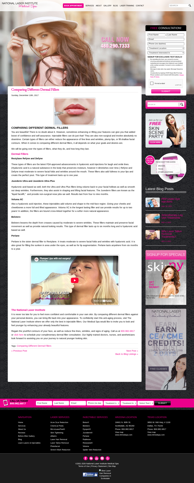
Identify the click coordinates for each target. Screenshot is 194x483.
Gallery (107, 5)
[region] (166, 350)
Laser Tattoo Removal (59, 443)
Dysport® (87, 429)
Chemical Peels (57, 426)
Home (20, 422)
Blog (115, 5)
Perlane (86, 436)
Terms (157, 77)
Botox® (86, 422)
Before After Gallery (26, 436)
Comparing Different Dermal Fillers (34, 346)
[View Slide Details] (166, 349)
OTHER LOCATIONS (165, 172)
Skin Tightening (56, 433)
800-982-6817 (128, 331)
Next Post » (132, 351)
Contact (140, 5)
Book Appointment (73, 5)
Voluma (86, 446)
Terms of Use (84, 466)
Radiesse (87, 439)
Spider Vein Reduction (92, 450)
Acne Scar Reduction (59, 422)
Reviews (21, 433)
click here (18, 335)
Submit (165, 91)
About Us (22, 429)
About (99, 5)
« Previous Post (19, 351)
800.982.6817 (127, 429)
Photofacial (55, 446)
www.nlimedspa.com (123, 435)
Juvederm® (88, 433)
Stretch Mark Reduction (60, 450)
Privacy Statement (99, 466)
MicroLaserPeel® (57, 429)
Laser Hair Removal (58, 439)
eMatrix (53, 436)
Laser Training (127, 5)
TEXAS (160, 169)
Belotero (86, 426)
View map (119, 432)
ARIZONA (161, 166)
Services (89, 5)
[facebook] (90, 474)
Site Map (112, 466)
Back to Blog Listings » (126, 354)
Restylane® (88, 443)
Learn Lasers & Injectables (29, 443)
